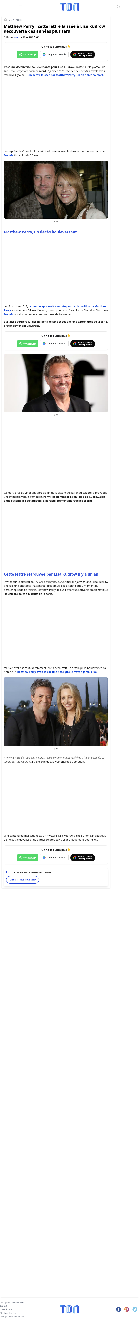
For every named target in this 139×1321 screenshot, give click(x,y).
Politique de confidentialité (12, 1316)
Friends (8, 155)
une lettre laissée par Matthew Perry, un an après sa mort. (66, 75)
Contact (3, 1306)
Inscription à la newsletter (12, 1302)
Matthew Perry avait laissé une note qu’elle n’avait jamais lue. (57, 672)
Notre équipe (6, 1309)
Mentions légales (8, 1313)
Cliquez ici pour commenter (23, 879)
